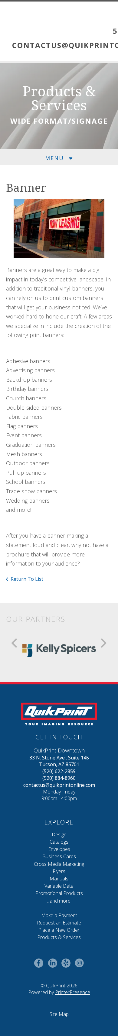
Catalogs (59, 841)
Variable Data (59, 886)
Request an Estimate (59, 922)
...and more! (59, 900)
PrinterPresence (72, 992)
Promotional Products (59, 893)
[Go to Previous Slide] (14, 643)
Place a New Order (59, 930)
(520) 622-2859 (59, 771)
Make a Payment (59, 915)
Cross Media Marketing (59, 864)
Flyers (59, 871)
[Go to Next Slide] (103, 643)
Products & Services (59, 937)
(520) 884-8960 (59, 778)
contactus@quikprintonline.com (59, 785)
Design (59, 834)
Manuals (59, 878)
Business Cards (59, 856)
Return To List (27, 579)
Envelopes (59, 849)
